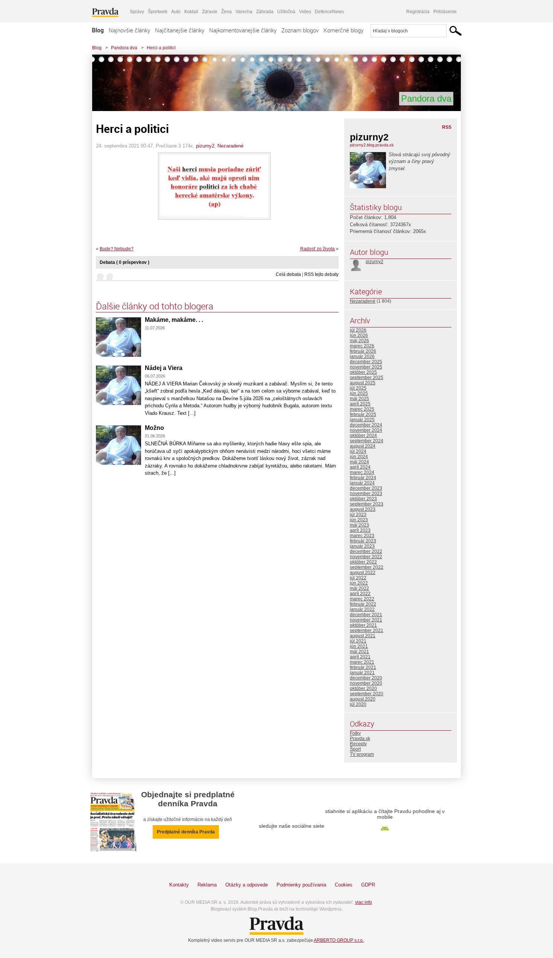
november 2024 (366, 430)
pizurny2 (205, 146)
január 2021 (362, 672)
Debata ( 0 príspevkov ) (124, 262)
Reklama (207, 885)
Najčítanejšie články (179, 30)
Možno (154, 428)
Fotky (355, 733)
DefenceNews (329, 11)
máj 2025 (359, 398)
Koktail (191, 11)
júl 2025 (358, 388)
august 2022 (362, 572)
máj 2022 (359, 588)
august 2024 (362, 446)
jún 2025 (359, 393)
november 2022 (366, 556)
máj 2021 (359, 651)
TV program (362, 754)
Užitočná (286, 11)
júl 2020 (358, 704)
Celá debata (288, 274)
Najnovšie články (129, 30)
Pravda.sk (360, 738)
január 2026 (362, 356)
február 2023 (363, 541)
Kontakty (179, 885)
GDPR (368, 885)
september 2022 (366, 567)
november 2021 (366, 620)
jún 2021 (359, 646)
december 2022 (366, 551)
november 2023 (366, 493)
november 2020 (366, 683)
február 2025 (363, 414)
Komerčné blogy (343, 30)
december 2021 (366, 614)
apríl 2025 (360, 404)
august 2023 (362, 509)
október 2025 (363, 372)
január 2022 (362, 609)
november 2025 (366, 367)
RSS (446, 127)
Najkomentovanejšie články (242, 30)
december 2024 (366, 425)
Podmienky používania (301, 885)
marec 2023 (362, 535)
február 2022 (363, 604)
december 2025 (366, 361)
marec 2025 (362, 409)
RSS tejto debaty (321, 274)
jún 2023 (359, 519)
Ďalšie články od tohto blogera (154, 306)
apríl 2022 (360, 593)
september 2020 (366, 693)
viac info (363, 902)
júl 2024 (358, 451)
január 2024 (362, 483)
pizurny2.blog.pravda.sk (372, 145)
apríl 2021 (360, 656)
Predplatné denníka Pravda (186, 832)
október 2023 (363, 498)
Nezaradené (230, 146)
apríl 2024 (360, 467)
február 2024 (363, 477)
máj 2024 (359, 462)
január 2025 (362, 419)
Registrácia (418, 11)
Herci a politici (161, 47)
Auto (176, 11)
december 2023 (366, 488)
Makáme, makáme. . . (174, 320)
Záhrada (264, 11)
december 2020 (366, 678)
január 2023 (362, 546)
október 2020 (363, 688)
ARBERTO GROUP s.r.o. (339, 940)
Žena (226, 11)
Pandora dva (124, 47)
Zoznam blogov (300, 30)
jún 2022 (359, 583)
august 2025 (362, 382)
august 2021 (362, 635)
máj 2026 (359, 340)
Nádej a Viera (163, 368)
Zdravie (209, 11)
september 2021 (366, 630)
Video (305, 11)
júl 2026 (358, 330)
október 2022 (363, 562)
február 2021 (363, 667)
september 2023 (366, 504)
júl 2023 (358, 514)
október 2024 (363, 435)
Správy (137, 11)
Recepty (358, 743)
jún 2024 (359, 456)
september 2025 (366, 377)
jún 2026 (359, 335)
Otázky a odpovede (246, 885)
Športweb (157, 11)
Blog (98, 30)
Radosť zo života (317, 248)
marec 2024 (362, 472)
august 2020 (362, 699)
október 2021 (363, 625)
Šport (355, 749)
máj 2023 (359, 525)
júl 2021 (358, 641)
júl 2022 (358, 577)
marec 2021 (362, 662)
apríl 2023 (360, 530)
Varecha (243, 11)
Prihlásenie (445, 11)
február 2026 (363, 351)
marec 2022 (362, 599)
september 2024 (366, 440)
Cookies (343, 885)
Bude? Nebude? (117, 248)
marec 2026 (362, 346)
